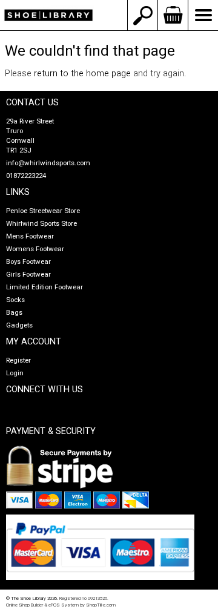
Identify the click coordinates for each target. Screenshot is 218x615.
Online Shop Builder (24, 605)
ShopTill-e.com (101, 605)
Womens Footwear (35, 249)
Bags (14, 313)
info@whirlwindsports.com (48, 163)
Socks (15, 300)
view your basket (172, 15)
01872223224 (26, 176)
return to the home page (82, 73)
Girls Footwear (28, 274)
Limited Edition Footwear (44, 287)
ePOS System (63, 605)
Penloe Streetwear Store (43, 211)
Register (18, 360)
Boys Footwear (28, 262)
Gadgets (19, 325)
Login (15, 373)
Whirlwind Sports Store (41, 224)
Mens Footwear (30, 236)
